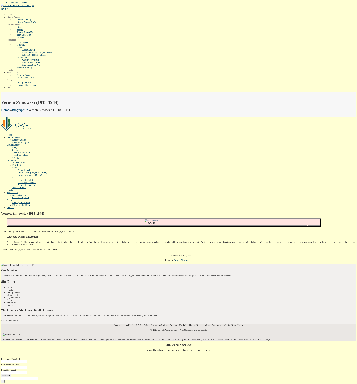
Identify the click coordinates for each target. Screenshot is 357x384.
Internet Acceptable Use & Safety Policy (131, 325)
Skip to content (7, 2)
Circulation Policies (159, 325)
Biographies (20, 110)
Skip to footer (21, 2)
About (9, 300)
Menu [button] (6, 9)
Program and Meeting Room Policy (227, 325)
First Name (10, 359)
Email (8, 370)
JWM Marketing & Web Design (193, 330)
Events (10, 290)
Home (5, 110)
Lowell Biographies (182, 260)
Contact (10, 305)
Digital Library (13, 297)
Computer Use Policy (179, 325)
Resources (11, 302)
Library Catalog (14, 292)
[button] (19, 47)
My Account (12, 295)
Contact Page (264, 339)
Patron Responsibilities (200, 325)
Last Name (10, 364)
